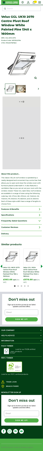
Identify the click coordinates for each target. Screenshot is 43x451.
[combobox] (21, 8)
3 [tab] (21, 286)
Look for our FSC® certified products (25, 350)
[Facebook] (3, 431)
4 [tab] (25, 286)
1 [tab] (15, 286)
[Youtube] (21, 431)
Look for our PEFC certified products (14, 374)
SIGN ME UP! (21, 319)
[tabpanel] (11, 266)
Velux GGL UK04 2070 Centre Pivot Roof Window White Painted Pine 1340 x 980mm (31, 272)
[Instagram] (9, 431)
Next (41, 266)
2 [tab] (18, 286)
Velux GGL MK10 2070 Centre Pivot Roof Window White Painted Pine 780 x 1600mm (11, 272)
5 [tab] (28, 286)
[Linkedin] (15, 431)
